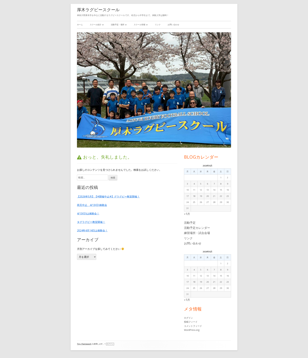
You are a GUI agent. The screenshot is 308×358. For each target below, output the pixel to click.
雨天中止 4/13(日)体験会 (92, 205)
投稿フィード (190, 321)
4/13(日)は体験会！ (88, 213)
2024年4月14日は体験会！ (92, 230)
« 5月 (187, 214)
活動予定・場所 (117, 24)
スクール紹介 (95, 24)
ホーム (80, 24)
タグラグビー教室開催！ (91, 222)
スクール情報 (139, 24)
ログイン (188, 317)
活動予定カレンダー (197, 228)
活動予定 (190, 223)
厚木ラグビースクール (98, 9)
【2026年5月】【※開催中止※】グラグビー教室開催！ (108, 196)
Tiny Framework (84, 344)
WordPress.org (191, 329)
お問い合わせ (173, 24)
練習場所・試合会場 (197, 233)
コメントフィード (193, 325)
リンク (158, 24)
